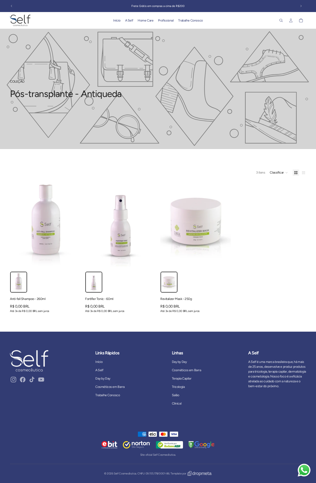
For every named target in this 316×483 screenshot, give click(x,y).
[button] (279, 173)
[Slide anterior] (11, 6)
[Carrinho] (301, 20)
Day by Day (102, 378)
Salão (175, 395)
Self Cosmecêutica (125, 473)
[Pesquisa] (281, 20)
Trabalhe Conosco (107, 395)
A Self (99, 370)
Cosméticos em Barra (110, 387)
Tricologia (178, 387)
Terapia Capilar (182, 378)
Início (98, 362)
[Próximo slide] (301, 6)
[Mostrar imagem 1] (19, 282)
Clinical (177, 403)
